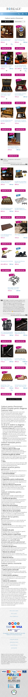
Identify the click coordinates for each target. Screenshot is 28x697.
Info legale (14, 613)
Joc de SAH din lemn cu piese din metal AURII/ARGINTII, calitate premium (7, 209)
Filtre (8, 21)
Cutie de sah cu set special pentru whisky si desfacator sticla (20, 121)
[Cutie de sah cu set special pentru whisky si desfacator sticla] (21, 112)
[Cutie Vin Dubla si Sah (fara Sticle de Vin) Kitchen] (21, 85)
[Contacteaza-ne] (19, 13)
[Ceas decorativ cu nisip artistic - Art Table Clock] (21, 31)
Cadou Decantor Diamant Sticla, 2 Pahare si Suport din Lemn (14, 147)
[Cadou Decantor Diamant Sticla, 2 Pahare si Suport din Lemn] (14, 139)
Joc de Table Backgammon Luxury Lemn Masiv (6, 235)
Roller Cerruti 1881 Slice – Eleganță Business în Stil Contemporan (20, 333)
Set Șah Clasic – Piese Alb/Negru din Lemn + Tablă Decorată (6, 385)
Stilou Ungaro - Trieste (19, 234)
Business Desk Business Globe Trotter (20, 262)
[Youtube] (12, 623)
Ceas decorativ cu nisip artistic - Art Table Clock (20, 40)
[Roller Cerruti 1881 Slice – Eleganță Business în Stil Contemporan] (21, 324)
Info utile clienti (14, 610)
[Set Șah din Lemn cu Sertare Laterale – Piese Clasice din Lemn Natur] (21, 377)
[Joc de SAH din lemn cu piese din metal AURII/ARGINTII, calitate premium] (7, 200)
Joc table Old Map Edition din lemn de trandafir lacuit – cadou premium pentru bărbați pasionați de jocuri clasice (7, 121)
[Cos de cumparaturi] (22, 13)
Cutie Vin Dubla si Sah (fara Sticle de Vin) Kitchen (20, 94)
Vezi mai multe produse (14, 399)
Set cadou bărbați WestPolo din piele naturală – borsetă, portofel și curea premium (20, 66)
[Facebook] (9, 623)
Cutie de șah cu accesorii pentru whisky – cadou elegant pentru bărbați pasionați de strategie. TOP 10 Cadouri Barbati (7, 94)
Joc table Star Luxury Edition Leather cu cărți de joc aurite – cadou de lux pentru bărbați (21, 182)
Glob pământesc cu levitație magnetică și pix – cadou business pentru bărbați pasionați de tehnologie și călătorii (6, 66)
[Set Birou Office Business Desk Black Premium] (7, 174)
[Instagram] (18, 623)
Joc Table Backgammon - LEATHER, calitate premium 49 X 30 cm (20, 209)
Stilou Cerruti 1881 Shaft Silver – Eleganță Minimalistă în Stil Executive (7, 359)
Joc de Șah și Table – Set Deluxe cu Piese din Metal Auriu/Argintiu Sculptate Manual (20, 359)
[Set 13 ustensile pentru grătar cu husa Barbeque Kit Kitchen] (7, 324)
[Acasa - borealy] (14, 9)
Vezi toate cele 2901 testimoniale (18, 164)
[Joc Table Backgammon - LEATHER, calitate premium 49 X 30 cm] (21, 200)
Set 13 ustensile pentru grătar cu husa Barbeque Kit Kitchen (7, 333)
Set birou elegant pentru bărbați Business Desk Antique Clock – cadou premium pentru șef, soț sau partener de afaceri (6, 40)
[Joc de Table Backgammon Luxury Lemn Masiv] (7, 227)
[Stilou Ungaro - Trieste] (21, 227)
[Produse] (2, 14)
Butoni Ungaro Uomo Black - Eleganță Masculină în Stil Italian (14, 288)
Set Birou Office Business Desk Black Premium (6, 182)
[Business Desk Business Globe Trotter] (21, 253)
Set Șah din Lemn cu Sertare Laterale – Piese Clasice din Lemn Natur (21, 385)
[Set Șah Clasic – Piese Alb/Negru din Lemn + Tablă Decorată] (7, 377)
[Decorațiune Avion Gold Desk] (7, 253)
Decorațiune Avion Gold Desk (7, 261)
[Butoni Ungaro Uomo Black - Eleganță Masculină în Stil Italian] (14, 280)
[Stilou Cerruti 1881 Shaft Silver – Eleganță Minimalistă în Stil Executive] (7, 351)
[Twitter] (15, 623)
